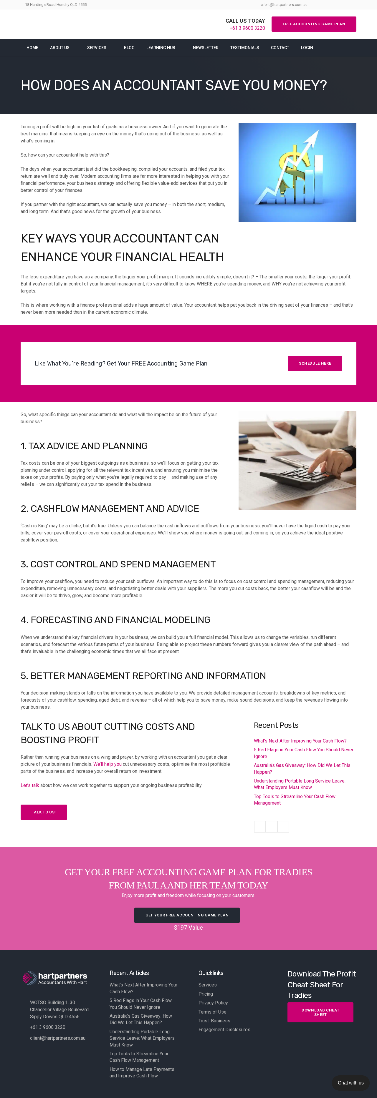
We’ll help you (107, 764)
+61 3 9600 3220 (47, 1027)
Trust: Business (214, 1021)
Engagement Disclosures (224, 1029)
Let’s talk (30, 785)
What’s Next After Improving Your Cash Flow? (300, 741)
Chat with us (351, 1082)
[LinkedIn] (283, 827)
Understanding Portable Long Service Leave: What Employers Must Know (142, 1038)
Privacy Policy (213, 1003)
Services (208, 985)
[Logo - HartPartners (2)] (59, 24)
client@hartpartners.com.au (57, 1038)
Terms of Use (212, 1012)
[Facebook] (260, 827)
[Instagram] (271, 827)
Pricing (206, 994)
